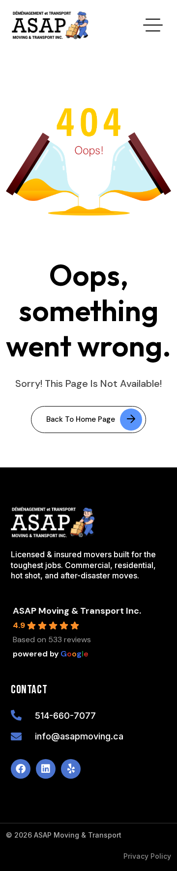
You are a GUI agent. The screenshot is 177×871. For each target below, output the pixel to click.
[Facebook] (20, 769)
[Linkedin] (46, 769)
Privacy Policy (147, 856)
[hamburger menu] (153, 25)
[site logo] (50, 25)
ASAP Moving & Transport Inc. (77, 611)
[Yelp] (71, 769)
